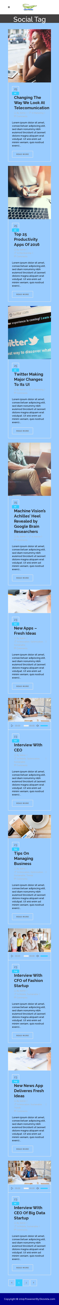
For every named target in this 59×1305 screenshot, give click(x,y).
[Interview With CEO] (29, 709)
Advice (37, 536)
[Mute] (37, 726)
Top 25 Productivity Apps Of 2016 (27, 239)
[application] (29, 725)
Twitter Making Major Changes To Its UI (28, 379)
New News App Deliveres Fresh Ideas (29, 1090)
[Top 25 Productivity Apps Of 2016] (29, 192)
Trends (29, 875)
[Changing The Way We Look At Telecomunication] (29, 56)
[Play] (12, 726)
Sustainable (19, 645)
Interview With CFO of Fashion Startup (28, 980)
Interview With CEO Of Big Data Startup (29, 1212)
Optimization (37, 642)
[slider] (45, 726)
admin (23, 113)
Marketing (39, 113)
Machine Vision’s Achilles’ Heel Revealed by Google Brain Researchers (30, 521)
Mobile (22, 758)
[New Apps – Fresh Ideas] (29, 601)
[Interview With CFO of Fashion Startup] (29, 940)
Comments (22, 116)
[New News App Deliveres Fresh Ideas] (29, 1059)
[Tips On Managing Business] (29, 826)
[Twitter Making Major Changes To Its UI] (29, 332)
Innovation (24, 642)
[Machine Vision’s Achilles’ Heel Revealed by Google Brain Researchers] (29, 469)
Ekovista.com (47, 1299)
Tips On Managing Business (23, 858)
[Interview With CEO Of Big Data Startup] (29, 1172)
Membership (25, 253)
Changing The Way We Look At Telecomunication (31, 102)
